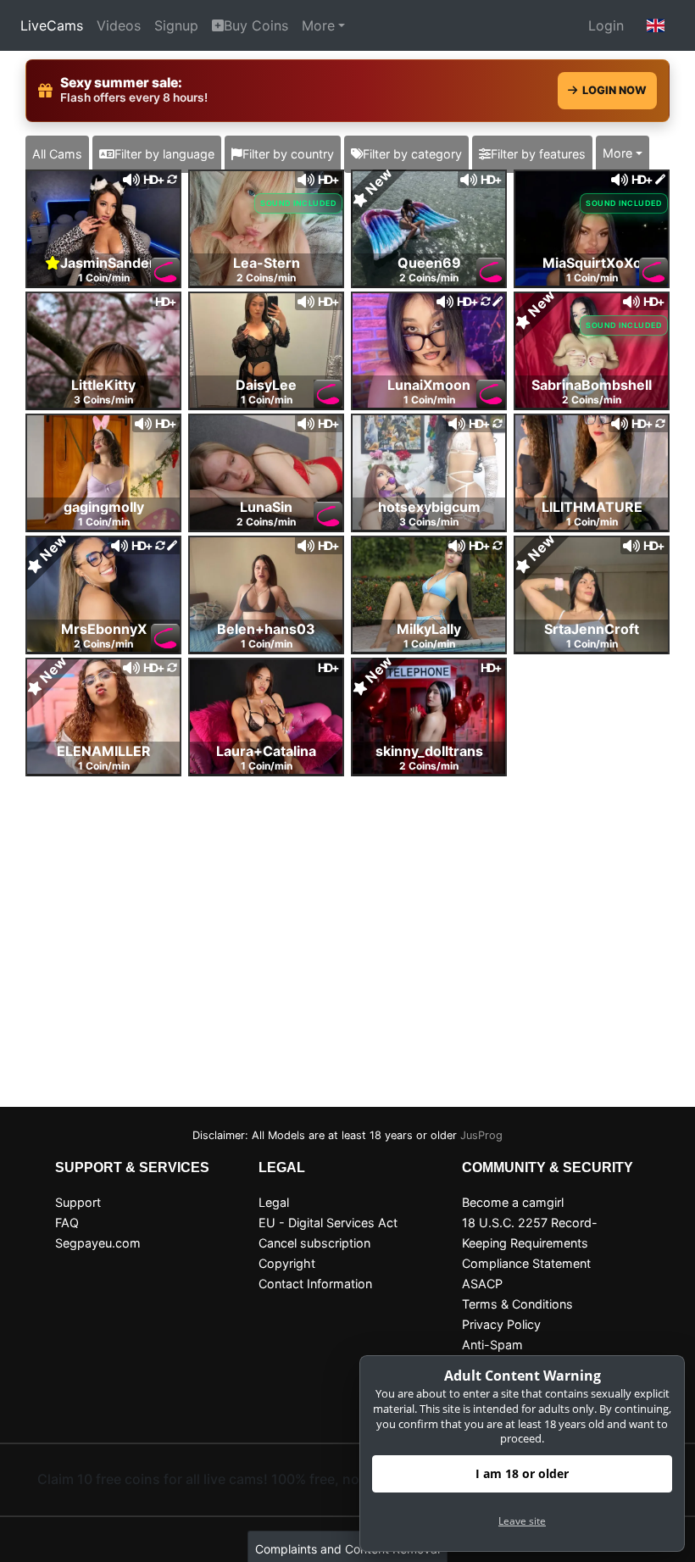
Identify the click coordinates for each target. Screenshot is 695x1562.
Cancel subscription (314, 1243)
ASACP (482, 1283)
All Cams (57, 154)
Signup (176, 25)
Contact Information (315, 1283)
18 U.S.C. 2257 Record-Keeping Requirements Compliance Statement (530, 1242)
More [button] (617, 153)
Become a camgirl (513, 1202)
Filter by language (164, 154)
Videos (119, 25)
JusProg (481, 1135)
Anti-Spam (492, 1344)
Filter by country (288, 154)
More (318, 25)
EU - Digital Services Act (328, 1222)
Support (78, 1202)
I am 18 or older (522, 1473)
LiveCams (51, 25)
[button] (656, 25)
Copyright (287, 1263)
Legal (274, 1202)
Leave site (522, 1521)
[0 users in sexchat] (103, 227)
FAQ (67, 1222)
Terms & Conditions (517, 1304)
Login (606, 25)
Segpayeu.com (98, 1243)
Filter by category (412, 154)
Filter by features (538, 154)
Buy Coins (256, 25)
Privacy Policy (501, 1324)
